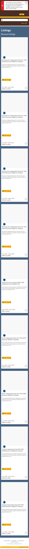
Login (22, 14)
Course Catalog (7, 540)
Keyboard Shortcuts (14, 541)
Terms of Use (14, 540)
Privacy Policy (21, 540)
